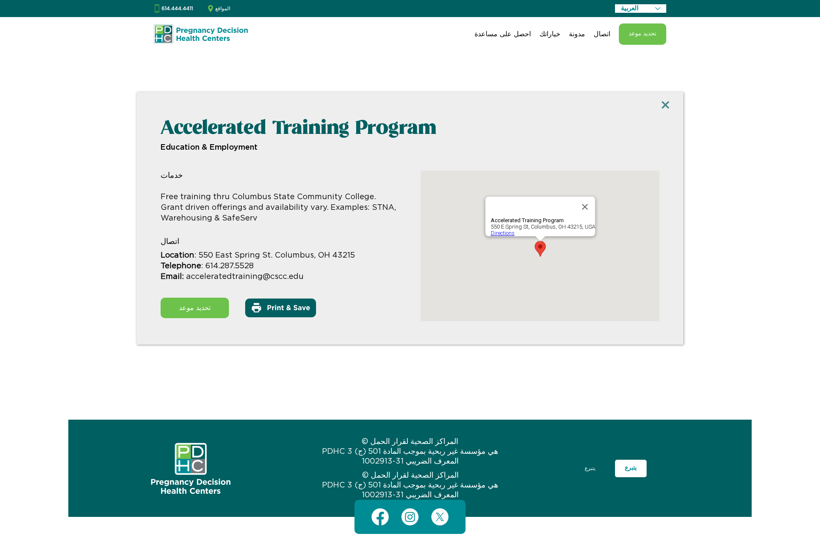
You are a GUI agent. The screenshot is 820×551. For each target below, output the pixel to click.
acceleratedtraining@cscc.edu (245, 277)
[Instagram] (410, 516)
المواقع (222, 8)
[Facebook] (380, 516)
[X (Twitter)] (439, 516)
